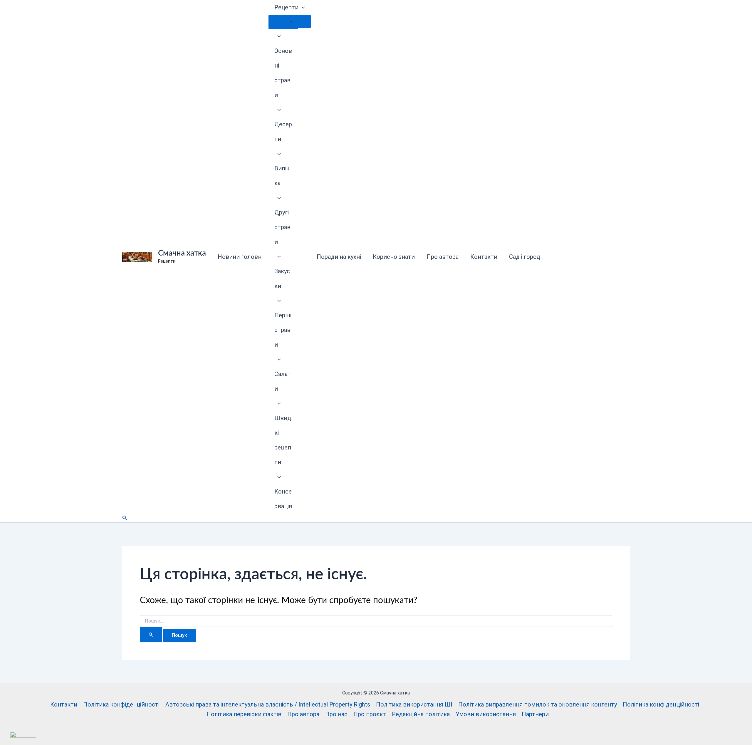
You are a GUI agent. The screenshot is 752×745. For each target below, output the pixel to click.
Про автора (443, 256)
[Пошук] (151, 634)
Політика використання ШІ (414, 704)
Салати (282, 381)
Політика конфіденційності (121, 704)
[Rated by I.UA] (23, 734)
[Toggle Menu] (289, 21)
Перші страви (282, 330)
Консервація (283, 499)
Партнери (535, 714)
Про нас (336, 714)
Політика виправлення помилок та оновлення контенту (537, 704)
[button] (301, 7)
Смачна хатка (182, 253)
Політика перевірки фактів (244, 714)
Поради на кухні (339, 256)
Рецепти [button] (286, 7)
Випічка (282, 176)
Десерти (283, 131)
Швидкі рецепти (282, 440)
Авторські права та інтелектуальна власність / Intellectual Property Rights (267, 704)
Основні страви (283, 72)
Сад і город (524, 256)
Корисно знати (394, 256)
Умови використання (486, 714)
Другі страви (282, 227)
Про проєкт (369, 714)
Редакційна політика (421, 714)
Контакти (483, 256)
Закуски (282, 278)
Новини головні (240, 256)
